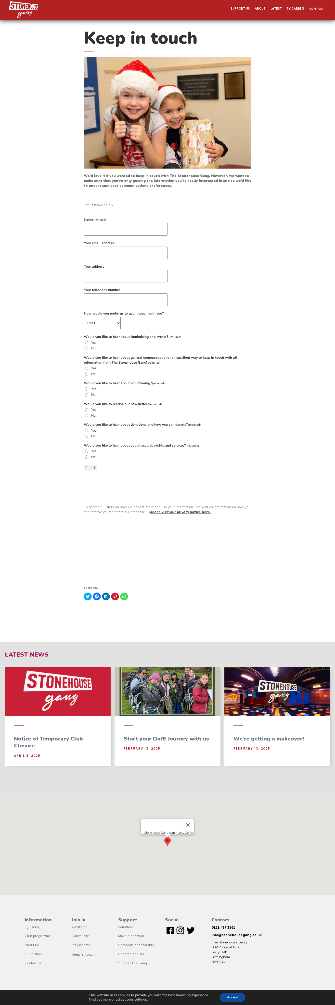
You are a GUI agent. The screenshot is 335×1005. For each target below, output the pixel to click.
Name (95, 219)
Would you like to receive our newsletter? (123, 404)
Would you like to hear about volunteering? (124, 383)
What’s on (80, 927)
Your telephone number (102, 290)
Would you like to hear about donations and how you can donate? (142, 424)
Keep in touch (83, 954)
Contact (316, 9)
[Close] (188, 825)
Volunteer (125, 927)
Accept (232, 997)
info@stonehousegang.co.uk (237, 935)
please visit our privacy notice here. (180, 512)
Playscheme (81, 945)
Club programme (38, 936)
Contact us (33, 963)
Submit (90, 467)
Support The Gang (132, 963)
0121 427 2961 (223, 927)
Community (80, 936)
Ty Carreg (32, 927)
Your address (94, 266)
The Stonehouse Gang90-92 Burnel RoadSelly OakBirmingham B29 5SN (229, 952)
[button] (240, 8)
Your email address (99, 243)
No (93, 348)
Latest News (27, 654)
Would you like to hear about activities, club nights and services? (141, 445)
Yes (93, 342)
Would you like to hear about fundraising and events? (132, 336)
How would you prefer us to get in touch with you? (124, 313)
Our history (33, 954)
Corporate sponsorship (136, 945)
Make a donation (131, 936)
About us (32, 945)
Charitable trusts (131, 954)
